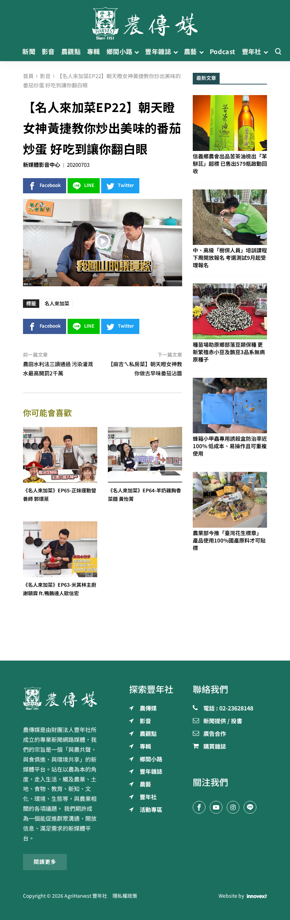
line (89, 185)
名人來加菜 (57, 303)
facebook (50, 185)
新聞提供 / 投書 (222, 721)
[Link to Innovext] (257, 896)
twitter (126, 185)
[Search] (278, 51)
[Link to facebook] (199, 807)
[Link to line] (250, 807)
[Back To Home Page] (60, 698)
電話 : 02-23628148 (228, 709)
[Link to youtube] (216, 807)
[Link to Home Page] (145, 21)
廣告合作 (214, 734)
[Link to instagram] (233, 807)
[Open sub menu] (136, 51)
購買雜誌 (214, 747)
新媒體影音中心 (41, 164)
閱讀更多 (45, 862)
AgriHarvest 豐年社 (85, 896)
